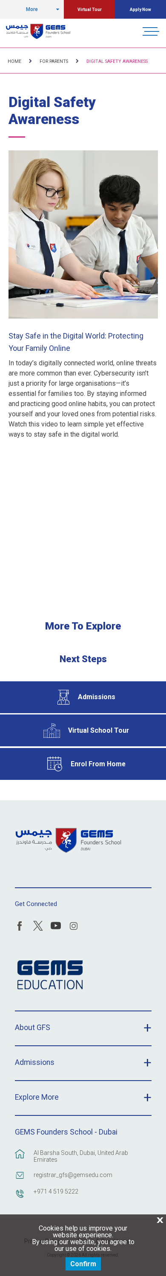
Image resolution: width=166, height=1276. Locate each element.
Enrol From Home (98, 764)
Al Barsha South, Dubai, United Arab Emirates (81, 1156)
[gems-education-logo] (50, 975)
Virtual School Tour (98, 730)
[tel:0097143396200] (20, 1198)
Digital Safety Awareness (117, 61)
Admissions (96, 697)
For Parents (54, 61)
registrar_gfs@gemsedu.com (73, 1175)
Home (14, 61)
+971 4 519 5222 (56, 1191)
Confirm (83, 1264)
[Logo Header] (38, 31)
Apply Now (140, 9)
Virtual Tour (89, 9)
